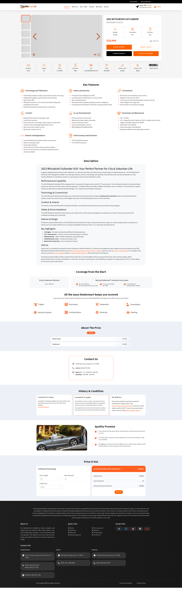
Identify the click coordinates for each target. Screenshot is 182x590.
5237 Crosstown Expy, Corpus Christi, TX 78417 (86, 251)
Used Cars (67, 7)
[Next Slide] (98, 36)
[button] (66, 36)
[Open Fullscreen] (99, 54)
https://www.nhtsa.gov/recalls (122, 406)
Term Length (43, 475)
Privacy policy (98, 533)
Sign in (159, 7)
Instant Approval (119, 47)
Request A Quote (146, 47)
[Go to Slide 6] (25, 56)
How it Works (133, 2)
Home (72, 528)
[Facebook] (119, 529)
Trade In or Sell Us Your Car (79, 253)
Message (118, 492)
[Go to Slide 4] (25, 41)
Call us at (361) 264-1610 (121, 251)
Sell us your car (98, 528)
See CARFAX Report (43, 407)
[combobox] (40, 487)
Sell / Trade (83, 7)
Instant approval (75, 535)
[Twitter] (126, 529)
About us (96, 530)
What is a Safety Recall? (132, 410)
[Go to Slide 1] (25, 18)
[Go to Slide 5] (25, 49)
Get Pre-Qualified (58, 253)
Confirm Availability (119, 53)
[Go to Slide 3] (25, 34)
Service (106, 7)
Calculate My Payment (146, 53)
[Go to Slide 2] (25, 26)
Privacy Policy (141, 583)
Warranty (99, 7)
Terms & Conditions (125, 583)
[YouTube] (147, 529)
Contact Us (97, 535)
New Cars (75, 7)
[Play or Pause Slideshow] (34, 54)
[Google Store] (140, 529)
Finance (91, 7)
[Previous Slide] (34, 36)
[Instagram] (133, 529)
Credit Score (43, 484)
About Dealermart (146, 2)
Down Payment (69, 475)
